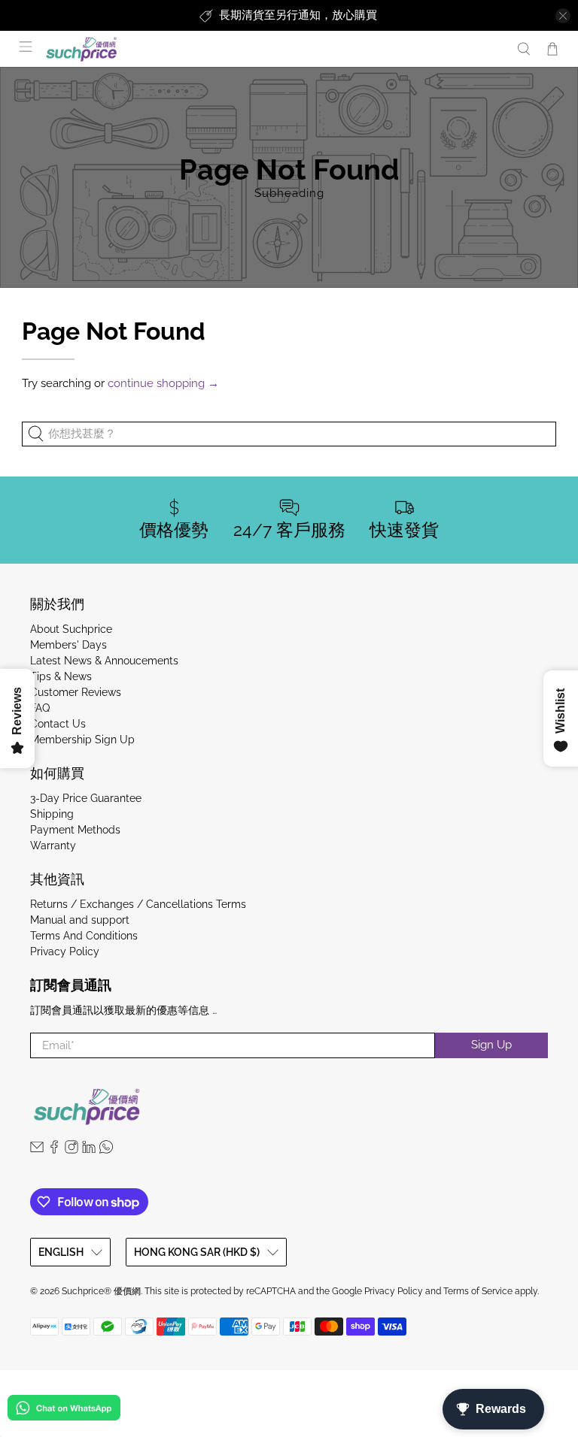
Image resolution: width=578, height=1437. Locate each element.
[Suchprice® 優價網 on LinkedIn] (89, 1150)
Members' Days (68, 645)
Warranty (53, 846)
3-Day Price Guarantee (85, 798)
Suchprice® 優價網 (101, 1291)
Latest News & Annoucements (104, 661)
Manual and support (79, 920)
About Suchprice (71, 629)
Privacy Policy (64, 951)
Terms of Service (478, 1291)
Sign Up (491, 1044)
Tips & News (61, 676)
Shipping (52, 814)
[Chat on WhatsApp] (64, 1410)
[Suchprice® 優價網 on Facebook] (54, 1150)
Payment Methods (75, 830)
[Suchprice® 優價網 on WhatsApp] (106, 1150)
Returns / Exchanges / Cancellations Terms (138, 904)
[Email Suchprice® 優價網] (37, 1150)
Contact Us (58, 724)
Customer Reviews (75, 692)
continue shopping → (163, 383)
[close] (562, 15)
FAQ (40, 708)
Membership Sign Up (82, 740)
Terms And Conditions (84, 936)
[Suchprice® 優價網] (273, 49)
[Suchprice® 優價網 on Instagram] (71, 1150)
